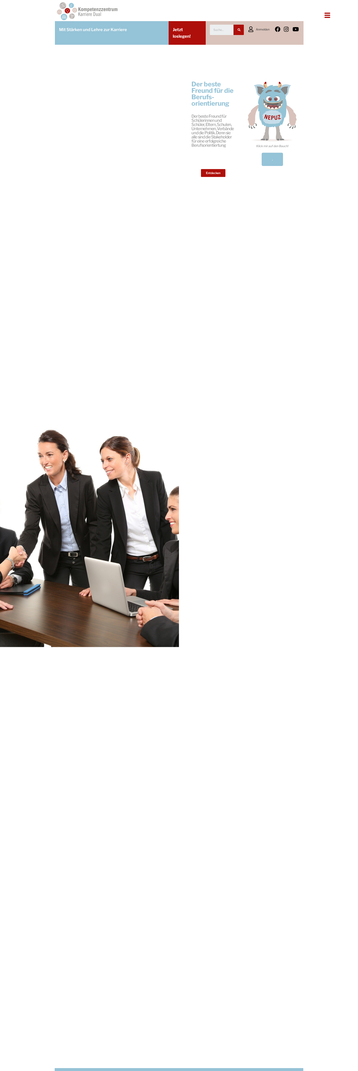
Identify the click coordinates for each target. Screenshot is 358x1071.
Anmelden (263, 29)
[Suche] (238, 30)
